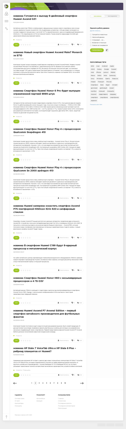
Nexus (93, 75)
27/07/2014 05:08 (18, 284)
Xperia (107, 78)
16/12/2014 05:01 (18, 58)
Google (106, 69)
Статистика (62, 401)
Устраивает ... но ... (98, 40)
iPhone (98, 72)
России (109, 81)
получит (93, 94)
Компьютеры (19, 403)
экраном (94, 100)
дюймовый (103, 88)
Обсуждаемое (112, 16)
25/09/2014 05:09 (18, 174)
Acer (98, 66)
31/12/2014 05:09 (18, 22)
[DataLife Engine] (6, 6)
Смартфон (94, 85)
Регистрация (62, 408)
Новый (93, 81)
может (112, 88)
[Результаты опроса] (107, 50)
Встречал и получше (99, 42)
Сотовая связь (19, 398)
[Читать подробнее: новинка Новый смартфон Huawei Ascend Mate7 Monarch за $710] (16, 83)
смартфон (94, 97)
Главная (61, 398)
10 (65, 383)
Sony (92, 78)
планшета (110, 91)
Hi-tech (17, 401)
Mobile (113, 72)
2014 (92, 66)
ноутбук (93, 91)
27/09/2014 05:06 (18, 135)
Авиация (39, 401)
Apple (112, 66)
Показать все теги (96, 104)
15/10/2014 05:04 (18, 97)
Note (105, 75)
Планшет (101, 81)
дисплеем (94, 88)
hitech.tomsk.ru (64, 44)
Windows (100, 78)
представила (103, 94)
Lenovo (105, 72)
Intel (92, 72)
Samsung (112, 75)
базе (101, 85)
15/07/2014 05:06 (18, 354)
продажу (113, 94)
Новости (19, 39)
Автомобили (40, 398)
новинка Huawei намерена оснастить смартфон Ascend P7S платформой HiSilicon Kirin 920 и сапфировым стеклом (46, 209)
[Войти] (6, 14)
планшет (102, 91)
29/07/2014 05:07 (18, 252)
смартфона (104, 97)
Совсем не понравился (100, 45)
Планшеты (26, 370)
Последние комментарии (66, 406)
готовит (114, 85)
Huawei (113, 69)
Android (104, 66)
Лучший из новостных (99, 34)
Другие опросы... (95, 30)
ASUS (93, 69)
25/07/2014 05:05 (18, 320)
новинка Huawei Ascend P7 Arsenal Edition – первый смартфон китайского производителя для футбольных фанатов (46, 314)
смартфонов (114, 97)
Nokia (99, 75)
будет (108, 85)
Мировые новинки (20, 415)
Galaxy (99, 69)
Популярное (97, 16)
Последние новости (64, 403)
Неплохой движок (98, 37)
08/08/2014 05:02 (19, 215)
